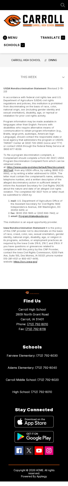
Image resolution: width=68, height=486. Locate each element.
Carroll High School (25, 60)
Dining (53, 60)
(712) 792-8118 (35, 329)
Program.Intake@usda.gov (33, 216)
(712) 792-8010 (37, 324)
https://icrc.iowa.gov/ (25, 261)
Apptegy (42, 476)
